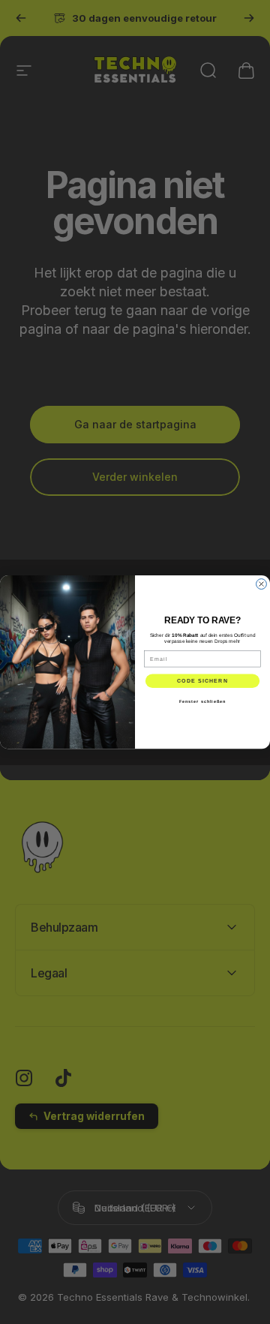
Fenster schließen (202, 701)
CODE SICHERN (203, 680)
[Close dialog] (261, 583)
